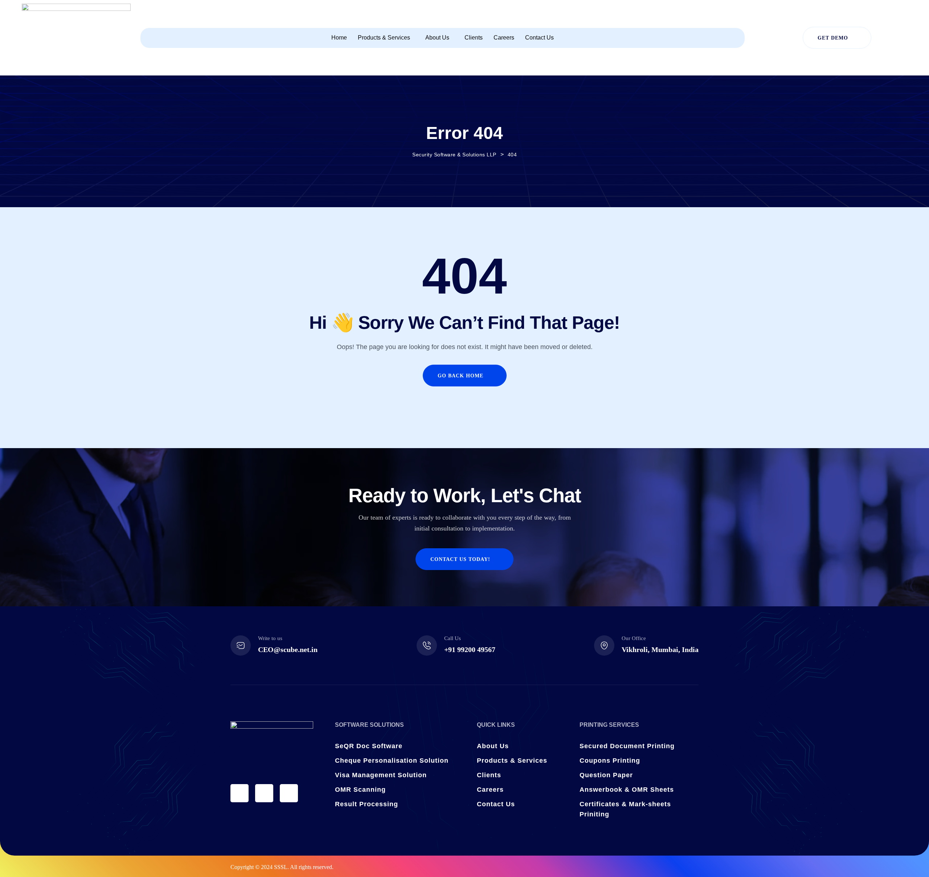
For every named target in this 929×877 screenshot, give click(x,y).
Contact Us (539, 37)
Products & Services (384, 37)
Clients (473, 37)
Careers (504, 37)
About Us (437, 37)
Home (339, 37)
